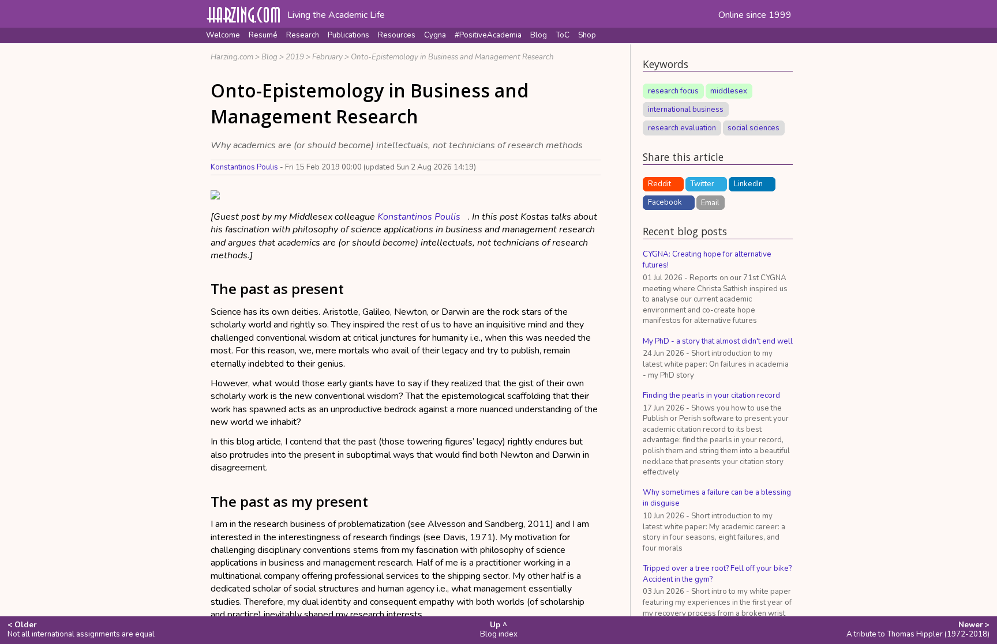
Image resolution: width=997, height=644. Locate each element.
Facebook (665, 202)
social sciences (753, 128)
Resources (396, 35)
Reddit (659, 184)
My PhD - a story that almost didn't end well (718, 341)
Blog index (499, 629)
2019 (295, 57)
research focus (673, 91)
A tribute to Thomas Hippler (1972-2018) (917, 629)
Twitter (702, 184)
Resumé (263, 35)
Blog (538, 35)
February (327, 57)
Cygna (435, 35)
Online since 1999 (755, 15)
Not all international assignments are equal (81, 629)
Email (710, 202)
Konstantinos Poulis (244, 167)
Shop (587, 35)
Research (302, 35)
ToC (562, 35)
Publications (348, 35)
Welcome (223, 35)
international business (686, 109)
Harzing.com (232, 57)
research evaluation (682, 128)
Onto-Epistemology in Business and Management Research (452, 57)
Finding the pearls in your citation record (711, 395)
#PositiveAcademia (488, 35)
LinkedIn (748, 184)
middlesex (728, 91)
